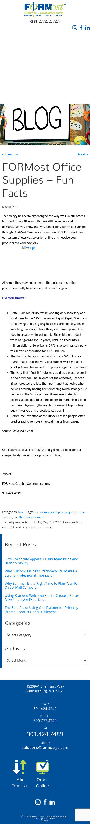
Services (11, 60)
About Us (11, 50)
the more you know (31, 517)
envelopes (56, 512)
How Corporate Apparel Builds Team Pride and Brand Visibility (41, 561)
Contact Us (14, 98)
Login (45, 820)
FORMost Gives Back (21, 79)
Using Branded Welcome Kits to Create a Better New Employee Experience (42, 597)
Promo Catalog (18, 70)
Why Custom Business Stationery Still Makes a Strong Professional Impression (41, 573)
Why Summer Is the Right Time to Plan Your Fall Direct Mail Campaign (42, 585)
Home (8, 41)
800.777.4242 (45, 720)
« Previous (10, 154)
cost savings (41, 512)
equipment (71, 512)
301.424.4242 (45, 21)
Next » (83, 154)
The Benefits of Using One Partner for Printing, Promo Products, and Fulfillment (41, 609)
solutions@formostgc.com (45, 747)
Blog (7, 89)
